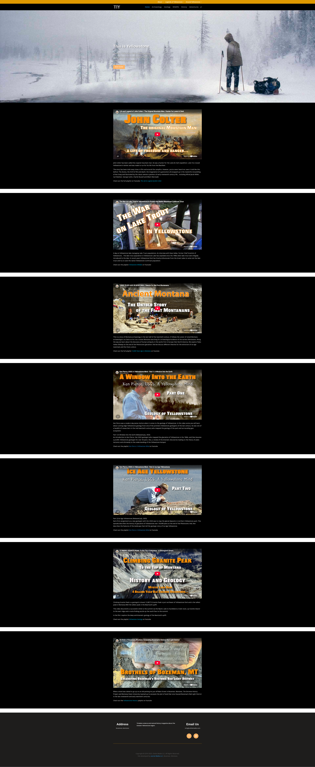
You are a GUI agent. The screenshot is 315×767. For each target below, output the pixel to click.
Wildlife (176, 7)
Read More (119, 67)
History (184, 7)
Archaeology (157, 7)
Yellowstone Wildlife (135, 265)
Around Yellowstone (193, 2)
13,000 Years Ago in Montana (141, 351)
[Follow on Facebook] (189, 736)
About (160, 2)
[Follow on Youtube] (196, 736)
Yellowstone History (130, 701)
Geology (167, 7)
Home (147, 7)
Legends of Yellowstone (174, 2)
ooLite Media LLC (157, 756)
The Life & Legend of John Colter (151, 181)
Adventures (194, 7)
